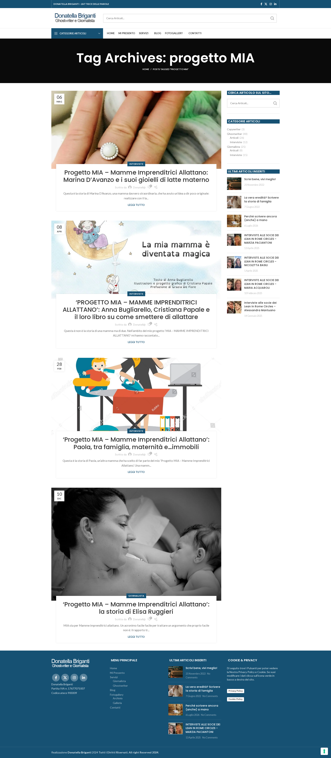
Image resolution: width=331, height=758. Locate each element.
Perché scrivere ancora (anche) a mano (260, 218)
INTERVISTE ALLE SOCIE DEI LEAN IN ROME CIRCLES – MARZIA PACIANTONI (261, 239)
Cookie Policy (236, 699)
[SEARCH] (272, 18)
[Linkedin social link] (275, 4)
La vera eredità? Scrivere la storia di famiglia (261, 199)
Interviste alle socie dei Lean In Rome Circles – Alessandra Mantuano (260, 306)
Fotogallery (116, 694)
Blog (112, 690)
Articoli (234, 137)
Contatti (115, 707)
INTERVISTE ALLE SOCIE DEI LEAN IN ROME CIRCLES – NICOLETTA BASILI (261, 261)
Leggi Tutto (136, 205)
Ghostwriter (234, 133)
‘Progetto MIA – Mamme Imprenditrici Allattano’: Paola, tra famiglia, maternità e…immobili (136, 443)
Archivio (118, 698)
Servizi (114, 677)
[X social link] (265, 4)
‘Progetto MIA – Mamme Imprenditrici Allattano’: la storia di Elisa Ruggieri (136, 608)
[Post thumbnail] (234, 183)
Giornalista (136, 595)
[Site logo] (75, 17)
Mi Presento (117, 672)
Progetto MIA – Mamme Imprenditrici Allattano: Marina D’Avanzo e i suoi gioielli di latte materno (136, 176)
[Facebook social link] (261, 4)
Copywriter (234, 129)
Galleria (117, 702)
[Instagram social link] (270, 4)
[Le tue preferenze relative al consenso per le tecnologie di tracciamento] (324, 751)
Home (146, 69)
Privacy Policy (236, 691)
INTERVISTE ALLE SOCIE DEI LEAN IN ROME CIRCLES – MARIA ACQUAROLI (261, 284)
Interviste (136, 163)
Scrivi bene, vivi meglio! (260, 179)
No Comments (210, 696)
